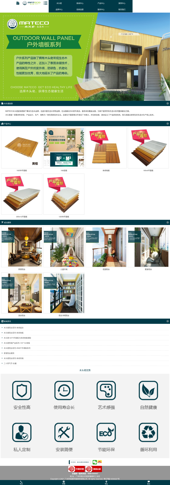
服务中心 (101, 9)
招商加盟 (80, 9)
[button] (85, 482)
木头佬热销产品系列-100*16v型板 (17, 343)
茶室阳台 (21, 269)
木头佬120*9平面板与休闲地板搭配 (17, 338)
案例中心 (121, 3)
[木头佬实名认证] (93, 468)
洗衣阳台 (21, 315)
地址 (106, 484)
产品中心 (101, 3)
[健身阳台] (148, 246)
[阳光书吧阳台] (63, 292)
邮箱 (63, 484)
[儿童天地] (63, 246)
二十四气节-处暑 (10, 363)
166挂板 (64, 170)
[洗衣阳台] (21, 292)
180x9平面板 (148, 170)
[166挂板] (63, 147)
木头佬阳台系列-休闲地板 (14, 332)
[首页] (17, 3)
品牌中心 (59, 9)
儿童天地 (63, 269)
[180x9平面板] (148, 147)
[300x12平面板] (21, 194)
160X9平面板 (22, 170)
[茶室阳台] (21, 246)
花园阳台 (106, 269)
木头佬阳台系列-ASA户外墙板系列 (17, 348)
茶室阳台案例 (9, 353)
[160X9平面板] (21, 147)
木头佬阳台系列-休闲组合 (14, 327)
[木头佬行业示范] (76, 468)
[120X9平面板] (63, 194)
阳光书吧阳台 (64, 315)
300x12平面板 (21, 216)
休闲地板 (106, 170)
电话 (21, 484)
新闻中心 (80, 3)
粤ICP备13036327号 (112, 479)
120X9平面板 (64, 216)
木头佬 (59, 3)
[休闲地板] (106, 147)
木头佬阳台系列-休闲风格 (14, 358)
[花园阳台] (106, 246)
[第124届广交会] (85, 57)
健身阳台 (148, 269)
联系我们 (121, 9)
